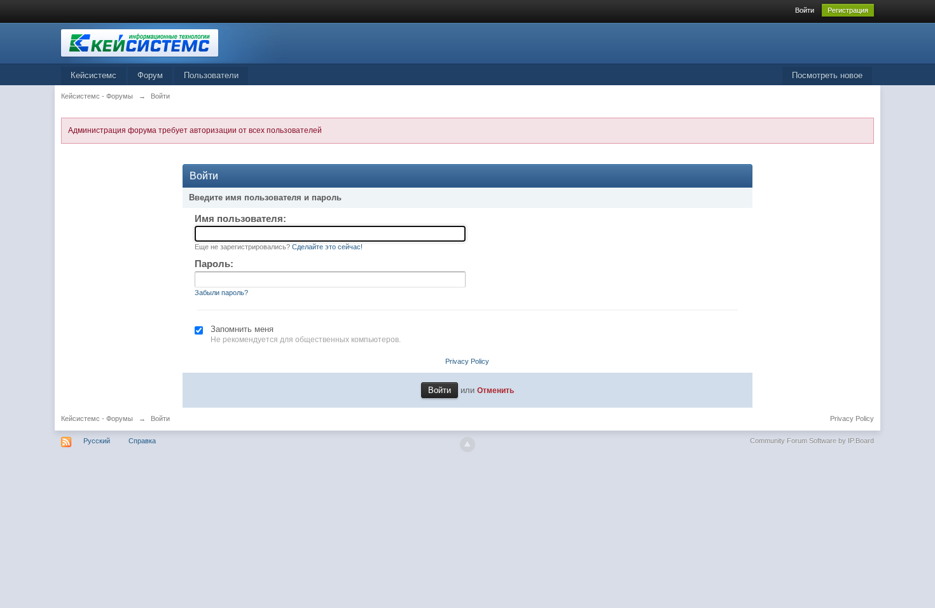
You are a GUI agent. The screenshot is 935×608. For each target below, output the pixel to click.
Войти (804, 10)
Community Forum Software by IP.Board (812, 441)
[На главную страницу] (175, 42)
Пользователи (211, 75)
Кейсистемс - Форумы (97, 418)
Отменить (495, 390)
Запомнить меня (242, 329)
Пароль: (214, 263)
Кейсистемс (93, 75)
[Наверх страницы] (467, 444)
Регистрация (848, 10)
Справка (142, 441)
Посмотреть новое (827, 75)
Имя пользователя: (240, 218)
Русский (96, 441)
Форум (150, 75)
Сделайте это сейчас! (327, 247)
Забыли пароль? (221, 292)
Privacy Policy (467, 361)
